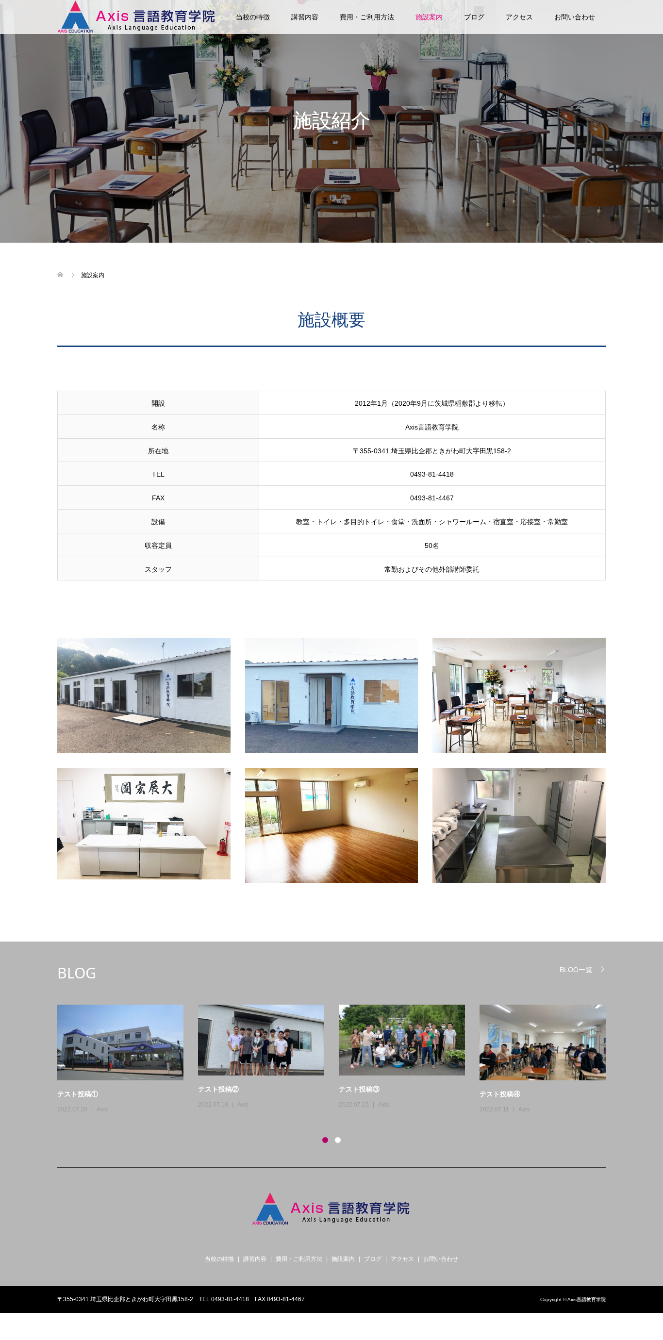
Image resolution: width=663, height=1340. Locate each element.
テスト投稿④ (500, 1093)
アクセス (519, 17)
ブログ (474, 17)
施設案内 (429, 17)
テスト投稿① (77, 1093)
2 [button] (338, 1140)
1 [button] (325, 1140)
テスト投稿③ (359, 1088)
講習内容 (304, 17)
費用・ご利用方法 (367, 17)
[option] (338, 1060)
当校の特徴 (253, 17)
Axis (102, 1109)
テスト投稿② (218, 1088)
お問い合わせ (574, 17)
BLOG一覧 (576, 969)
